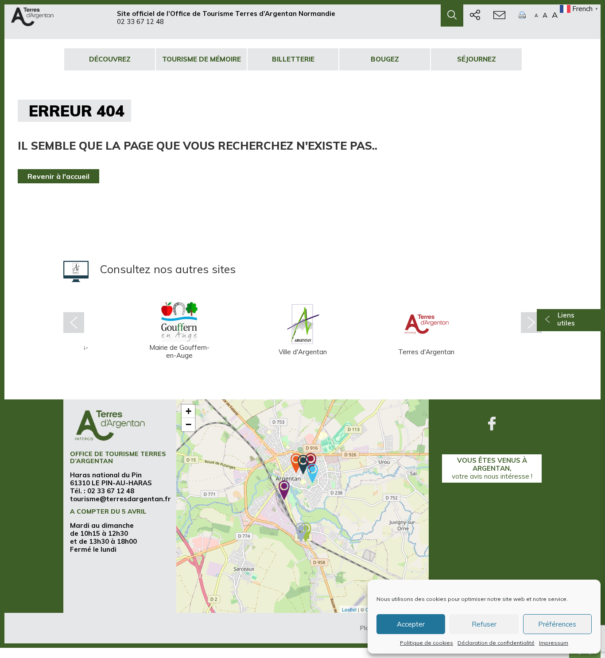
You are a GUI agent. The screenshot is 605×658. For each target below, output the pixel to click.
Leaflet (349, 609)
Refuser (484, 624)
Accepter (411, 624)
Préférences (557, 624)
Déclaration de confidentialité (496, 642)
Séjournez (476, 59)
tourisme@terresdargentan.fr (120, 499)
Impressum (553, 642)
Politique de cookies (426, 642)
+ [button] (188, 411)
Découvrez (110, 59)
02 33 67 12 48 (140, 21)
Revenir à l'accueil (58, 176)
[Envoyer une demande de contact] (499, 15)
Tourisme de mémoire (201, 59)
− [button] (188, 424)
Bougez (385, 59)
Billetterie (293, 59)
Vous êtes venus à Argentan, (492, 468)
